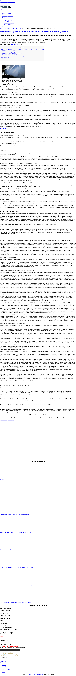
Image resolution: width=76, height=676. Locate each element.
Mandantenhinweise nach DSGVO (9, 667)
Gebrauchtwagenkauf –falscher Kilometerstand (9, 549)
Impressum (4, 665)
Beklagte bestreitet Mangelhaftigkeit (9, 52)
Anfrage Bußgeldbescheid (9, 21)
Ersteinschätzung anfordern (9, 18)
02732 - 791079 (4, 420)
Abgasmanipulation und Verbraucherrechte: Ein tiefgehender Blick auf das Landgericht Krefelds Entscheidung (22, 49)
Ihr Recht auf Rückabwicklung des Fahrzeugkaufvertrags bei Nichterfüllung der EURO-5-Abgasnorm (21, 56)
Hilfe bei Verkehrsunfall (6, 14)
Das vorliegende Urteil (4, 57)
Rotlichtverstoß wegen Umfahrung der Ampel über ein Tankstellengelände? (15, 532)
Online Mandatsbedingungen (8, 670)
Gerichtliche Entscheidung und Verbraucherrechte (12, 53)
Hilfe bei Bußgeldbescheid (7, 16)
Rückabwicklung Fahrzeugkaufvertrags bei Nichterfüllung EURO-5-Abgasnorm (34, 31)
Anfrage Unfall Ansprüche (9, 23)
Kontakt (3, 672)
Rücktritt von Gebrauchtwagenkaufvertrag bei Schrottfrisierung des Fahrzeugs (16, 567)
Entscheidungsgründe (6, 60)
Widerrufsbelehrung (6, 669)
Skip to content (3, 0)
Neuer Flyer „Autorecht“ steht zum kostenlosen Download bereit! (13, 497)
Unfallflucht (2, 479)
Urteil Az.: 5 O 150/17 (15, 44)
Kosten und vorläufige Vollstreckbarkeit (9, 54)
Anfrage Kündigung (8, 24)
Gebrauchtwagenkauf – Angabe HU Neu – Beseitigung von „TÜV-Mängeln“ (15, 602)
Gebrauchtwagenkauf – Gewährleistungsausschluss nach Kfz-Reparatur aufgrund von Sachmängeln (20, 585)
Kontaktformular (3, 661)
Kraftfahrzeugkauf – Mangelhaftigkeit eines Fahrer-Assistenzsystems (14, 514)
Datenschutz (4, 666)
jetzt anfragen (11, 420)
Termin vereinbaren (8, 20)
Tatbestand (4, 58)
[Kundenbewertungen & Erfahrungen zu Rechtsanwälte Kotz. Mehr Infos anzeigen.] (10, 659)
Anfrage (3, 17)
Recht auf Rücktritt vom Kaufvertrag (9, 50)
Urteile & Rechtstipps (6, 13)
